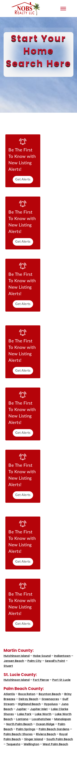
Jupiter (21, 709)
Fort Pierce (41, 680)
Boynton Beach (50, 694)
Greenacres (50, 699)
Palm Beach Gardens (54, 729)
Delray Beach (28, 699)
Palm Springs (25, 729)
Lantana (22, 719)
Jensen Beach (14, 661)
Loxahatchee (41, 719)
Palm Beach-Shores (18, 734)
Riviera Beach (46, 734)
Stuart (8, 666)
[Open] (63, 8)
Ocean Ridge (45, 724)
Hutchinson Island (17, 656)
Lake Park (24, 714)
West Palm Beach (55, 744)
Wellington (31, 744)
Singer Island (33, 739)
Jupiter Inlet (39, 709)
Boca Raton (26, 694)
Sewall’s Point (55, 661)
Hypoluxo (51, 704)
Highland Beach (29, 704)
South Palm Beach (59, 739)
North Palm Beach (19, 724)
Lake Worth (43, 714)
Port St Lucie (61, 680)
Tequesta (13, 744)
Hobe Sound (42, 656)
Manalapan (62, 719)
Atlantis (9, 694)
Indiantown (62, 656)
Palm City (34, 661)
